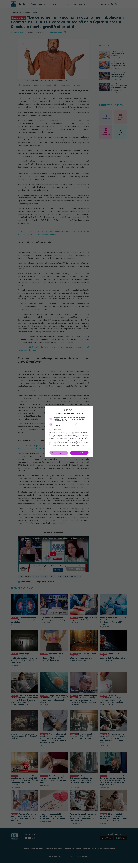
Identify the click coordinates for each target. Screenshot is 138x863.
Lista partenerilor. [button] (83, 438)
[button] (69, 429)
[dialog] (69, 431)
